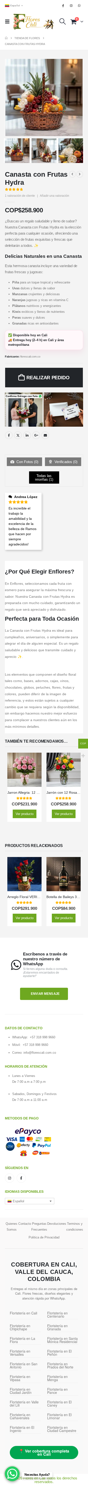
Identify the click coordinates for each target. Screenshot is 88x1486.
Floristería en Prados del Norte (60, 1365)
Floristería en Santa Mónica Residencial (62, 1340)
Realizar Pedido (48, 377)
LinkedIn (27, 435)
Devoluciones (56, 1224)
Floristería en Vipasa (20, 1378)
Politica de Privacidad (44, 1237)
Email (45, 435)
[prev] (72, 174)
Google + (36, 435)
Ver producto (24, 814)
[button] (9, 21)
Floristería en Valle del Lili (24, 1403)
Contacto (24, 1224)
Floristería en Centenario (57, 1315)
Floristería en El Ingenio (22, 1429)
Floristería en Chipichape (20, 1327)
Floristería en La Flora (22, 1340)
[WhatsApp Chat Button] (12, 1473)
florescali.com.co (30, 356)
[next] (79, 174)
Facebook (9, 435)
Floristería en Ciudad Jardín (21, 1391)
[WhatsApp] (79, 5)
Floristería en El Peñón (59, 1353)
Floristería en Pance (57, 1391)
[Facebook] (63, 5)
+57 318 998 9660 (42, 1037)
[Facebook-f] (21, 1178)
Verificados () (65, 462)
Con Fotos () (26, 462)
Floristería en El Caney (59, 1403)
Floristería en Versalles (20, 1353)
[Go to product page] (24, 770)
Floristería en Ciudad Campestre (61, 1429)
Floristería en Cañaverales (20, 1416)
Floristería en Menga (57, 1378)
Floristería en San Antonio (23, 1365)
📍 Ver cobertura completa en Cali (44, 1452)
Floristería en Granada (57, 1327)
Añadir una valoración (54, 195)
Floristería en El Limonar (59, 1416)
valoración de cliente (20, 195)
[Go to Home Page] (6, 38)
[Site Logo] (33, 21)
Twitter (18, 435)
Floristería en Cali (23, 1313)
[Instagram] (71, 5)
